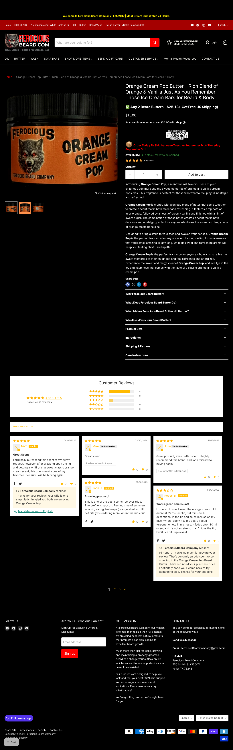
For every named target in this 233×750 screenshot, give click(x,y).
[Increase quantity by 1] (157, 174)
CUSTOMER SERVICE (143, 58)
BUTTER (19, 58)
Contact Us (56, 730)
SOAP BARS (51, 58)
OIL (7, 58)
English (222, 25)
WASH (35, 58)
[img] (21, 441)
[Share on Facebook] (127, 284)
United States (210, 717)
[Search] (154, 42)
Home (8, 25)
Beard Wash (95, 25)
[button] (11, 208)
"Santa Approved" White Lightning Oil (50, 25)
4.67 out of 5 (54, 398)
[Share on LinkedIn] (139, 284)
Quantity (130, 166)
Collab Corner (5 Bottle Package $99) (125, 25)
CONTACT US (210, 58)
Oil (74, 25)
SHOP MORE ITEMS (78, 58)
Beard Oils (10, 730)
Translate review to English (35, 511)
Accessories (27, 730)
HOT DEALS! (20, 25)
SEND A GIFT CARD (110, 58)
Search (42, 730)
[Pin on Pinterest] (145, 284)
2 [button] (115, 589)
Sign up (69, 653)
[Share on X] (133, 284)
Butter (82, 25)
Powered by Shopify (16, 737)
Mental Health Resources (180, 58)
